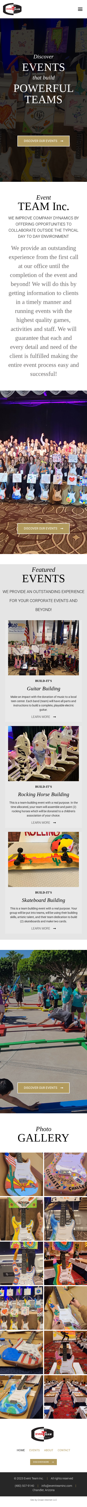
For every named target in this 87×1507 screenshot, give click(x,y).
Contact (64, 1450)
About (48, 1450)
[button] (80, 9)
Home (21, 1450)
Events (34, 1450)
